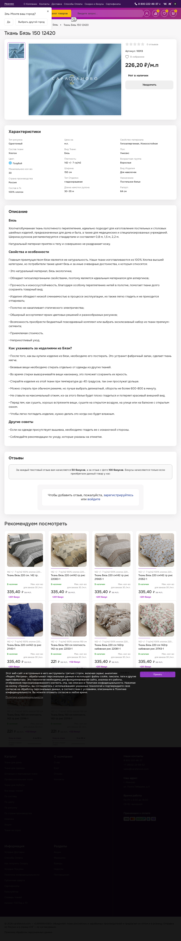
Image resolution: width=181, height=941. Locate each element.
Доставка (57, 3)
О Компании (30, 3)
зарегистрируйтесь (118, 495)
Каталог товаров (58, 13)
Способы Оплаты (73, 3)
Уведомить (149, 84)
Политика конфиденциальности (24, 697)
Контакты (44, 3)
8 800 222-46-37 (148, 3)
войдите (93, 499)
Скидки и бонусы (94, 3)
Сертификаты (113, 3)
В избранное (137, 56)
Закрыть (174, 938)
